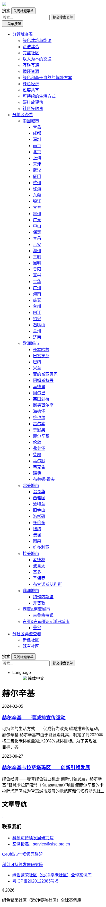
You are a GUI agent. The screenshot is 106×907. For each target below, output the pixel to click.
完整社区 (31, 53)
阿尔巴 (39, 393)
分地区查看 (22, 115)
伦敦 (37, 442)
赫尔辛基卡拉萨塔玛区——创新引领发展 (46, 767)
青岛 (37, 127)
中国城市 (31, 121)
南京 (37, 145)
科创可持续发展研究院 (33, 838)
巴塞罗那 (41, 356)
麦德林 (39, 560)
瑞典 (37, 473)
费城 (37, 535)
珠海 (37, 189)
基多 (37, 572)
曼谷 (37, 628)
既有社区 (31, 646)
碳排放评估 (33, 102)
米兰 (37, 368)
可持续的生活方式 (39, 96)
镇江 (37, 201)
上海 (37, 158)
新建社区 (31, 640)
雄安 (37, 300)
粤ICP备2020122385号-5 (35, 881)
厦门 (37, 176)
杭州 (37, 183)
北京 (37, 152)
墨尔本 (39, 424)
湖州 (37, 251)
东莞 (37, 195)
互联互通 (31, 65)
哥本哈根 (41, 349)
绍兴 (37, 318)
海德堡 (39, 411)
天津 (37, 164)
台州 (37, 306)
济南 (37, 337)
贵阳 (37, 269)
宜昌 (37, 238)
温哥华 (39, 492)
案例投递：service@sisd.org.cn (41, 844)
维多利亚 (41, 547)
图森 (37, 541)
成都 (37, 133)
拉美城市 (31, 553)
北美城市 (31, 485)
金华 (37, 281)
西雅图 (39, 498)
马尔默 (39, 461)
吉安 (37, 244)
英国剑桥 (41, 399)
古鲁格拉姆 (43, 615)
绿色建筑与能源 (37, 40)
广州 (37, 288)
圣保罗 (39, 578)
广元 (37, 220)
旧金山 (39, 510)
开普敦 (39, 603)
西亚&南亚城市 (36, 609)
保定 (37, 232)
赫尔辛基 (41, 436)
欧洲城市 (31, 343)
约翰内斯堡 (43, 597)
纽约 (37, 529)
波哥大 (39, 566)
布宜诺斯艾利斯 (47, 584)
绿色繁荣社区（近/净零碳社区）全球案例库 (52, 875)
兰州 (37, 331)
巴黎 (37, 362)
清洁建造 (31, 47)
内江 (37, 312)
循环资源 (31, 71)
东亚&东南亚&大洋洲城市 (46, 621)
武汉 (37, 170)
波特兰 (39, 504)
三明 (37, 257)
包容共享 (31, 90)
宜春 (37, 207)
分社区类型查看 (26, 634)
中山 (37, 226)
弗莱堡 (39, 448)
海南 (37, 294)
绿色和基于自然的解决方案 (47, 77)
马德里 (39, 386)
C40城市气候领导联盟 (22, 854)
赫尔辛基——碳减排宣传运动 (34, 717)
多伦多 (39, 522)
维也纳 (39, 417)
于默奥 (39, 430)
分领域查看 (22, 34)
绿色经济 (31, 84)
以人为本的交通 (37, 59)
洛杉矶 (39, 516)
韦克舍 (39, 467)
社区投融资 (33, 108)
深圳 (37, 139)
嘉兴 (37, 275)
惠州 (37, 213)
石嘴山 (39, 325)
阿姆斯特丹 (43, 380)
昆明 (37, 263)
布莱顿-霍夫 (44, 479)
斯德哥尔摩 (43, 405)
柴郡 (37, 454)
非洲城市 (31, 590)
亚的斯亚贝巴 (45, 374)
